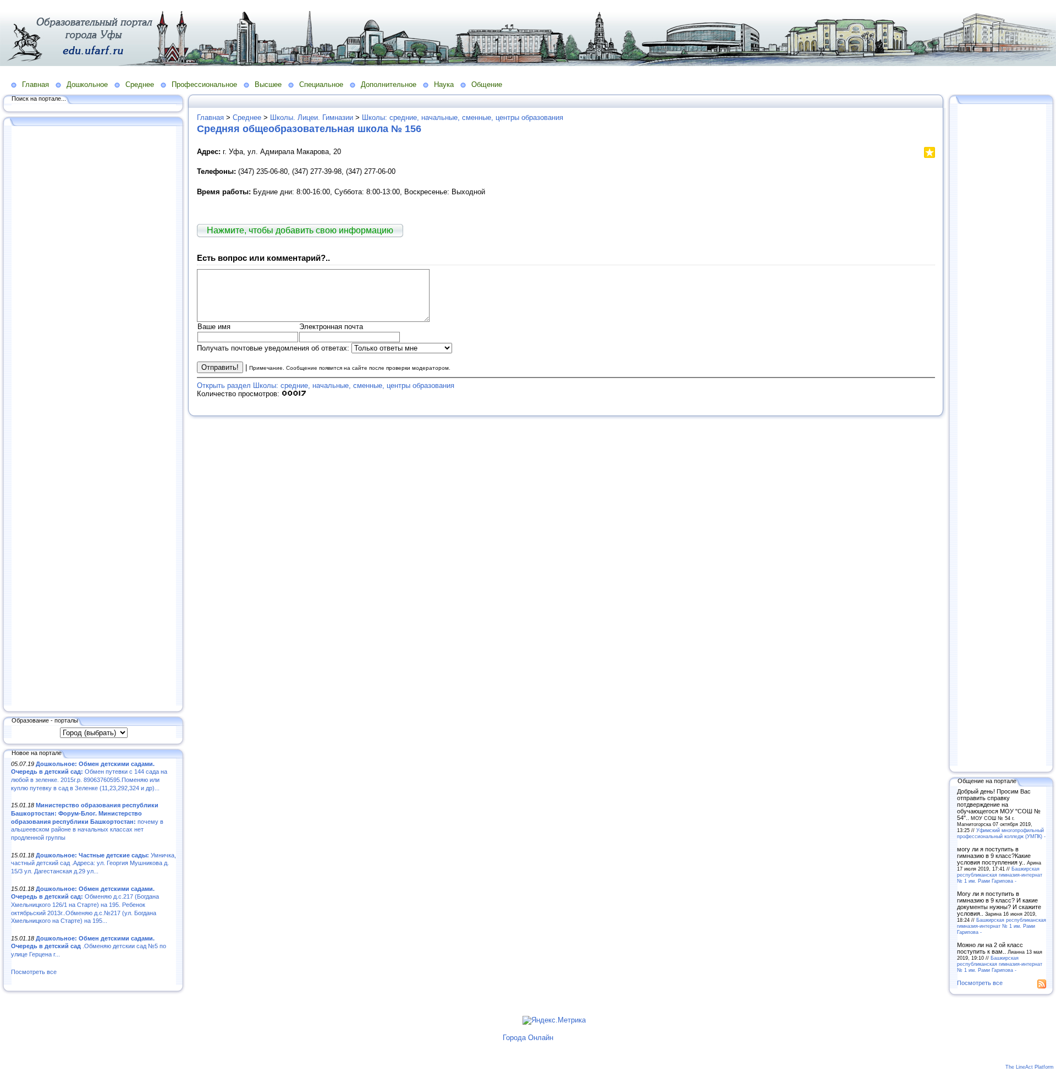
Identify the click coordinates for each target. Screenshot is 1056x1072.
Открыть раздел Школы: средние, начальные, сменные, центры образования (325, 385)
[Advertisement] (93, 416)
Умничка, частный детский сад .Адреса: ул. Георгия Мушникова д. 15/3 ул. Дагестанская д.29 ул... (93, 863)
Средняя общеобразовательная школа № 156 (309, 128)
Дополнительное (388, 84)
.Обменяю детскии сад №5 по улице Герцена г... (88, 946)
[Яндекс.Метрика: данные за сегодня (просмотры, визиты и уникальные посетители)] (554, 1020)
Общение (486, 84)
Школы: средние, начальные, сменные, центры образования (462, 117)
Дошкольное (87, 84)
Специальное (321, 84)
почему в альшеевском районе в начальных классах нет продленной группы (87, 821)
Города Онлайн (528, 1037)
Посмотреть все (34, 972)
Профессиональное (204, 84)
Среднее (139, 84)
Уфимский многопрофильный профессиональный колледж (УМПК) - (1001, 833)
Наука (444, 84)
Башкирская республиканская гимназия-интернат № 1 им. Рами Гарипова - (999, 875)
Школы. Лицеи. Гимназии (311, 117)
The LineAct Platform (1029, 1067)
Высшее (268, 84)
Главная (35, 84)
